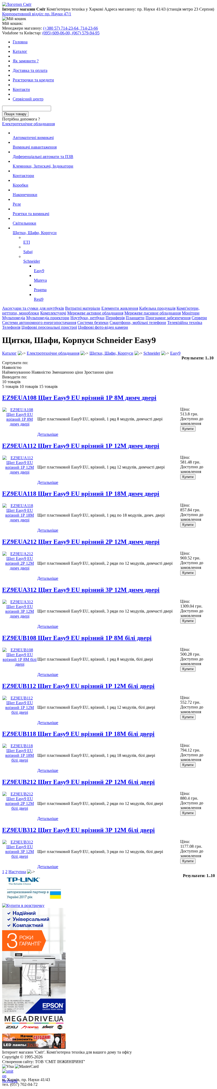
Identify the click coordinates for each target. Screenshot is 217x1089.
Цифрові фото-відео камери (103, 327)
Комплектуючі (53, 313)
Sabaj (28, 251)
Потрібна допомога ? (21, 119)
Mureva (40, 280)
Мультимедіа (13, 318)
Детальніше (47, 434)
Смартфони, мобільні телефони (138, 322)
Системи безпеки (92, 322)
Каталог (20, 51)
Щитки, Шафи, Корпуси (35, 232)
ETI (26, 242)
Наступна (17, 871)
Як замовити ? (26, 61)
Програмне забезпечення (168, 318)
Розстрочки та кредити (33, 80)
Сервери (199, 318)
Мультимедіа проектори (47, 318)
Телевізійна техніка (184, 322)
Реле (17, 204)
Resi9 (38, 299)
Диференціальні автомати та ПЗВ (43, 156)
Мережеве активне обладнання (95, 313)
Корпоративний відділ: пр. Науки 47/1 (36, 14)
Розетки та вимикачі (31, 213)
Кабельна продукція (157, 308)
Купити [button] (187, 429)
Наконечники (25, 194)
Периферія (115, 318)
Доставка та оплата (30, 70)
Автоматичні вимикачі (33, 137)
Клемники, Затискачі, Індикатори (43, 166)
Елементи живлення (119, 308)
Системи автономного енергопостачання (39, 322)
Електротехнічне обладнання (28, 124)
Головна (20, 42)
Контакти (21, 89)
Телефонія (11, 327)
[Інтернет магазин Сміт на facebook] (6, 1073)
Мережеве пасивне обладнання (152, 313)
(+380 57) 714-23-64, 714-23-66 (70, 28)
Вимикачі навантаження (35, 147)
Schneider (31, 261)
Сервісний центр (28, 99)
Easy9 (39, 270)
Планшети (135, 318)
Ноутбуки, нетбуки (87, 318)
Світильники (24, 223)
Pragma (40, 290)
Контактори (23, 175)
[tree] (108, 216)
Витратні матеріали (82, 308)
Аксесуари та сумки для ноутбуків (33, 308)
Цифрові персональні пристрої (49, 327)
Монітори (191, 313)
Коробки (20, 185)
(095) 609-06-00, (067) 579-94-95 (71, 33)
